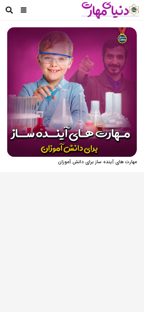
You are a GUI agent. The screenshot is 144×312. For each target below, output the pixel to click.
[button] (23, 10)
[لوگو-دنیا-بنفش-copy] (110, 10)
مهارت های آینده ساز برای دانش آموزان (97, 162)
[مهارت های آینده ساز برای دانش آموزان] (72, 31)
